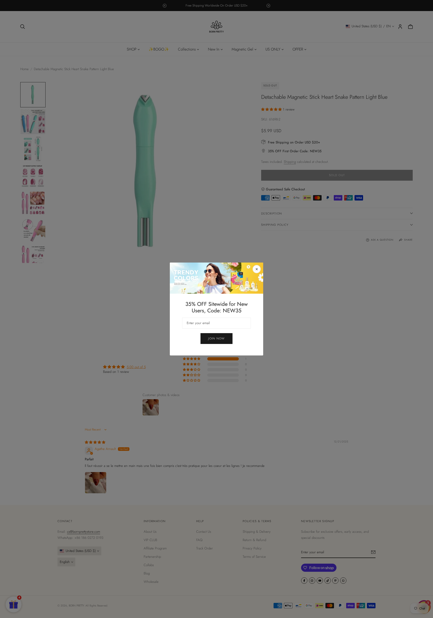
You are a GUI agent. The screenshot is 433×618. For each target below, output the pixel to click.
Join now (216, 338)
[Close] (257, 269)
